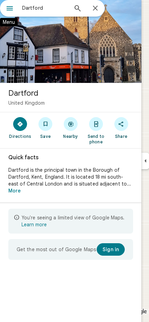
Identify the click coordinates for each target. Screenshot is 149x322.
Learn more (34, 224)
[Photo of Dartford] (70, 41)
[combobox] (45, 8)
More (14, 191)
